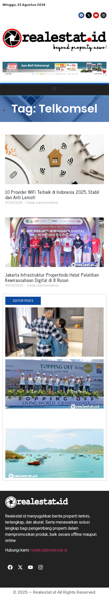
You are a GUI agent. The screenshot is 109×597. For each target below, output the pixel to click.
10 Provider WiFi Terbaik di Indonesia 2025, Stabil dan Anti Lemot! (52, 194)
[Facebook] (81, 15)
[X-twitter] (89, 15)
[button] (54, 88)
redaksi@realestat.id (49, 550)
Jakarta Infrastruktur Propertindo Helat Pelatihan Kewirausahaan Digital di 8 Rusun (52, 277)
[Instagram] (103, 15)
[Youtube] (96, 15)
